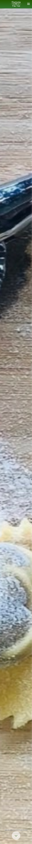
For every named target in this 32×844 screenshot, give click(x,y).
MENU (29, 3)
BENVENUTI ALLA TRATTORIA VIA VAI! (16, 830)
